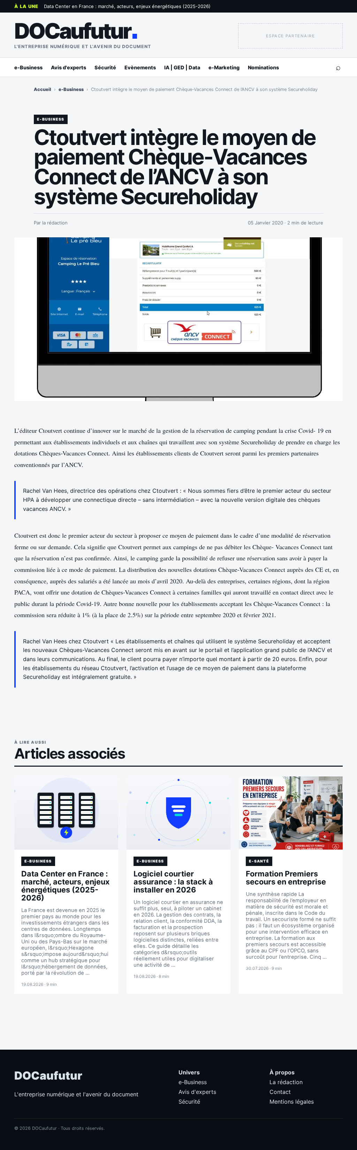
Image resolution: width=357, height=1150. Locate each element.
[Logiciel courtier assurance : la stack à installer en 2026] (178, 813)
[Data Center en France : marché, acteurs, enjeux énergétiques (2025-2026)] (66, 813)
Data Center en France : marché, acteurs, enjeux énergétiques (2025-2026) (127, 6)
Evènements (140, 67)
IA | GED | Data (182, 67)
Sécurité (105, 67)
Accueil (42, 89)
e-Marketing (224, 67)
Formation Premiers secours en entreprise (286, 877)
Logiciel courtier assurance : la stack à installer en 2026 (173, 881)
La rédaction (286, 1082)
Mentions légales (291, 1101)
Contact (280, 1091)
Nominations (263, 67)
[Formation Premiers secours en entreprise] (291, 813)
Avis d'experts (68, 67)
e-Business (28, 67)
